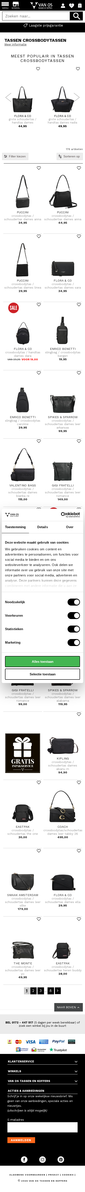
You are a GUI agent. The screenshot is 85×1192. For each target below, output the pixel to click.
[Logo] (42, 5)
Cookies (68, 1175)
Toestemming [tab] (15, 527)
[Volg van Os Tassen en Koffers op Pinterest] (61, 1162)
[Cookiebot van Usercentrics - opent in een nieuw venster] (61, 515)
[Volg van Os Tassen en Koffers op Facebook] (24, 1162)
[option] (42, 25)
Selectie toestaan (43, 674)
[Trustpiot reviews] (59, 1045)
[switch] (74, 615)
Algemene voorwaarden (27, 1175)
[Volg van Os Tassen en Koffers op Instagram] (43, 1162)
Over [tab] (69, 527)
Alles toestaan (42, 661)
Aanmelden (21, 1140)
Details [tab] (42, 527)
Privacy (54, 1175)
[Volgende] (58, 990)
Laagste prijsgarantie (46, 25)
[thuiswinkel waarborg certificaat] (40, 1045)
